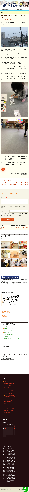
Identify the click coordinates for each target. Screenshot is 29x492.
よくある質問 (7, 412)
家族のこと (6, 336)
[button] (5, 245)
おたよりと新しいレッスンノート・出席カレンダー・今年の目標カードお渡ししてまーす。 (15, 184)
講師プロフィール (6, 312)
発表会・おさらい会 (8, 328)
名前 (3, 211)
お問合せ (4, 315)
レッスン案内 (7, 387)
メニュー (3, 12)
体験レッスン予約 (9, 390)
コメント (4, 197)
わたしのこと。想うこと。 (10, 334)
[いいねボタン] (3, 169)
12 (9, 430)
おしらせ (5, 326)
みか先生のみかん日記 (7, 330)
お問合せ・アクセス (8, 410)
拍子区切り (6, 180)
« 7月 (5, 437)
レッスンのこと (11, 19)
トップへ (6, 381)
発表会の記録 (5, 316)
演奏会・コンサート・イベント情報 (11, 338)
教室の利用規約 (9, 393)
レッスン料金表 (5, 311)
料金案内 (7, 388)
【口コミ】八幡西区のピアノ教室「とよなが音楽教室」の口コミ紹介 (9, 396)
